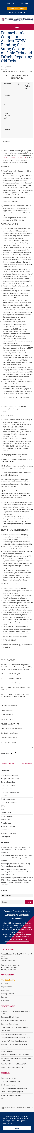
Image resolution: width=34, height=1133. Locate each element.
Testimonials (5, 990)
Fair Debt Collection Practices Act (14, 158)
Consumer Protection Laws (10, 1081)
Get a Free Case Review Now (17, 940)
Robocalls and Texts (8, 826)
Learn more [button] (7, 1123)
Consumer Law (6, 789)
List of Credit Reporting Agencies (12, 1092)
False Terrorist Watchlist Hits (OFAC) (14, 1044)
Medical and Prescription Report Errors (15, 1055)
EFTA (3, 806)
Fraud (3, 809)
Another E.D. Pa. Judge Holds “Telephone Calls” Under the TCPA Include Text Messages (15, 849)
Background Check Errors (10, 1017)
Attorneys (4, 983)
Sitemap (4, 997)
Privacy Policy (5, 1000)
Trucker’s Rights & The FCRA (11, 1095)
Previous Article (8, 763)
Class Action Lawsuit (8, 785)
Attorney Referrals (7, 994)
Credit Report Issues (8, 799)
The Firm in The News (9, 833)
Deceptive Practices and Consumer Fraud (15, 1038)
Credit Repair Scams (8, 1085)
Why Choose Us (6, 987)
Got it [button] (17, 1128)
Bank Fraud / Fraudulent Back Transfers (15, 1020)
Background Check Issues (10, 779)
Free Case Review (17, 8)
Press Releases (6, 823)
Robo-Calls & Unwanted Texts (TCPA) (14, 1064)
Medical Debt (5, 820)
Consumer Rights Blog (9, 1078)
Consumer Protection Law (10, 792)
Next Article (26, 763)
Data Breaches (6, 1031)
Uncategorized (6, 837)
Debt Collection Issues (9, 803)
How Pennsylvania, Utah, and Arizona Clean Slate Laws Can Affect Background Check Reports (16, 857)
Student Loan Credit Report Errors (13, 1067)
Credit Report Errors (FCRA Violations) (14, 1027)
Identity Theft (6, 813)
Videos (3, 1099)
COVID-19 (4, 796)
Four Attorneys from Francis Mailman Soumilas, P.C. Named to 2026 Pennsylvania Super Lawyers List (16, 871)
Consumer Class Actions (9, 1024)
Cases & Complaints (18, 67)
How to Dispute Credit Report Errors (14, 1088)
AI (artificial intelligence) (9, 775)
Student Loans (6, 830)
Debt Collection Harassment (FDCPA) (14, 1034)
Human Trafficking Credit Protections (14, 1041)
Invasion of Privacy (7, 816)
